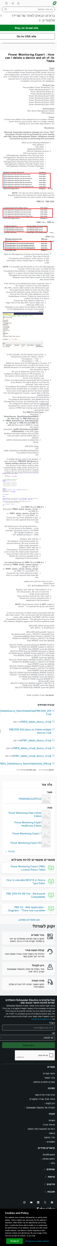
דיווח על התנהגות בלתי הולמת (41, 1129)
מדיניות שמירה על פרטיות (41, 1019)
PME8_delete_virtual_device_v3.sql (32, 748)
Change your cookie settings (37, 1241)
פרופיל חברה (49, 1124)
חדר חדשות (49, 1137)
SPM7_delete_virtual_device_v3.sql (32, 756)
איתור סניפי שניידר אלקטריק (42, 1099)
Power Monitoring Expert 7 (27, 833)
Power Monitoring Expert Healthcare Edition (28, 824)
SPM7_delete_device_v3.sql (36, 740)
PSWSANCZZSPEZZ (30, 798)
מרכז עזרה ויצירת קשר (45, 1095)
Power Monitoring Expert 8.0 (26, 842)
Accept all (14, 1241)
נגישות (52, 1133)
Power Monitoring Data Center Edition (25, 814)
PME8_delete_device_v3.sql (36, 721)
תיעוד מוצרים (49, 1073)
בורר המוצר (49, 1078)
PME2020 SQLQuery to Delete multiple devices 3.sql (30, 731)
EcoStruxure (49, 1154)
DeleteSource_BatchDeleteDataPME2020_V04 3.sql (25, 712)
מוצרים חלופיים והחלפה (44, 1082)
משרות (52, 1120)
